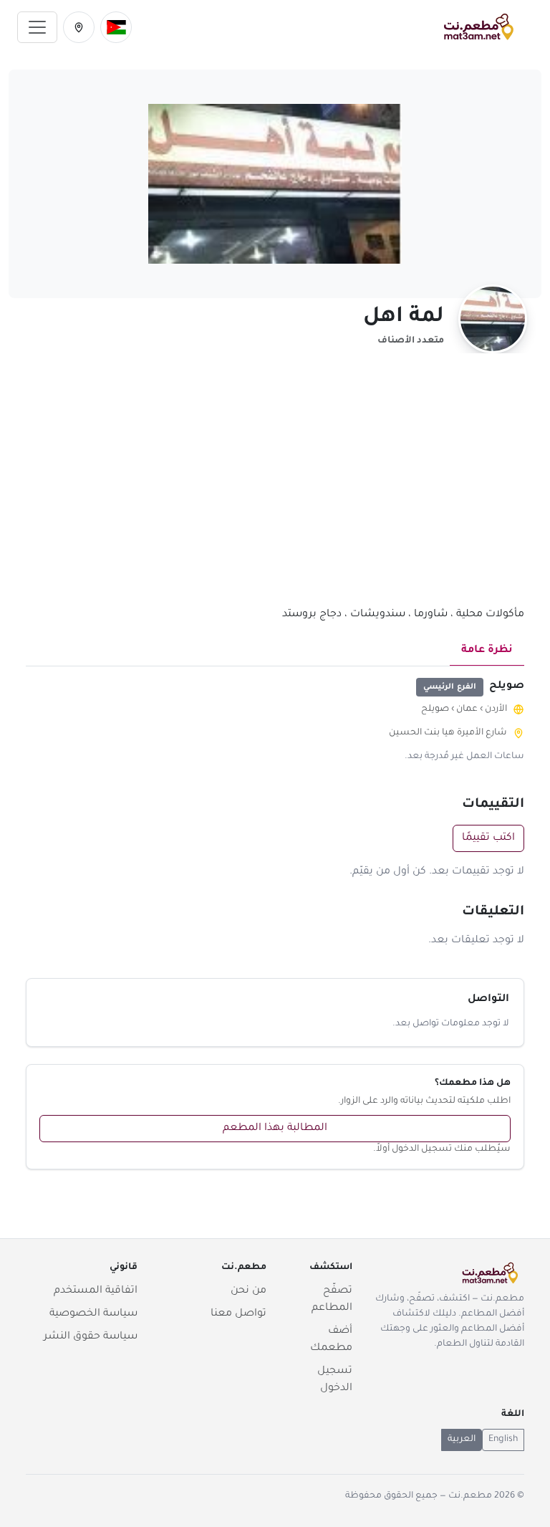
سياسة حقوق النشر (91, 1337)
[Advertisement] (275, 488)
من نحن (248, 1291)
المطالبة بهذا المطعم (275, 1128)
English (503, 1440)
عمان (467, 709)
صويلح (435, 709)
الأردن (496, 709)
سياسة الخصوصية (93, 1314)
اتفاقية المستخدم (96, 1291)
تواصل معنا (238, 1314)
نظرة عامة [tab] (487, 650)
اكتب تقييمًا (488, 838)
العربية (462, 1440)
